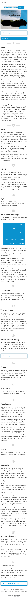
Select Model (10, 7)
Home (5, 7)
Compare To (15, 7)
